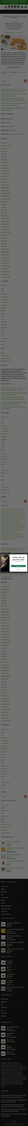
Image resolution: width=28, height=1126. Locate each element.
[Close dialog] (26, 555)
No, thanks (18, 569)
